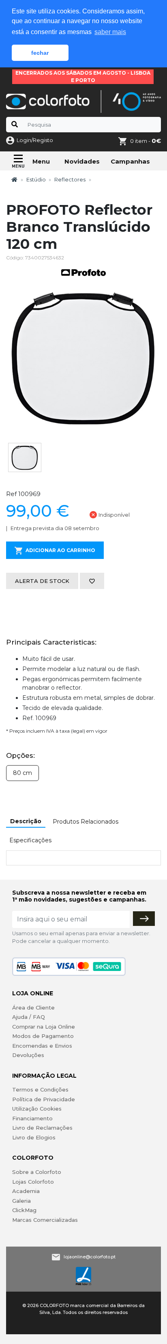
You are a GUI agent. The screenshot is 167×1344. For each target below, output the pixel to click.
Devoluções (28, 1055)
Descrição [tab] (25, 821)
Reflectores (70, 179)
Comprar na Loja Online (43, 1026)
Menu (41, 161)
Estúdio (36, 179)
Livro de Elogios (34, 1137)
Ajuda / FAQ (28, 1017)
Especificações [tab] (30, 840)
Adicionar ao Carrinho (60, 550)
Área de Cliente (33, 1007)
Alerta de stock (42, 581)
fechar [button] (40, 53)
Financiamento (32, 1118)
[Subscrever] (144, 918)
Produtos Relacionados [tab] (85, 821)
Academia (26, 1191)
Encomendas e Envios (42, 1045)
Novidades (82, 161)
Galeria (21, 1200)
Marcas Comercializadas (45, 1220)
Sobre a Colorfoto (36, 1172)
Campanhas (130, 161)
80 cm (22, 773)
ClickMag (24, 1210)
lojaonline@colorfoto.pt (90, 1257)
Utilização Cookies (37, 1108)
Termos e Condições (40, 1089)
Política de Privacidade (43, 1099)
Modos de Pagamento (43, 1036)
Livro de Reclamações (42, 1127)
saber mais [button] (110, 31)
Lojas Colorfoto (33, 1181)
